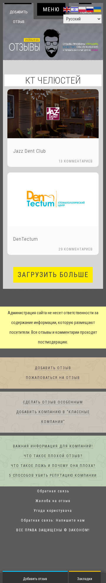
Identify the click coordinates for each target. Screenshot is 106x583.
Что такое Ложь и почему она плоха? (53, 466)
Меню (51, 9)
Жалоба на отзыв (53, 501)
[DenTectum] (53, 200)
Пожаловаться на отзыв (53, 378)
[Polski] (82, 9)
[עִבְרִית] (75, 9)
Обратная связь (53, 491)
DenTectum (25, 239)
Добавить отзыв (19, 17)
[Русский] (90, 9)
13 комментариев (76, 161)
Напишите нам (70, 521)
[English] (67, 9)
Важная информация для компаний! (53, 446)
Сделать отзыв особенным (53, 402)
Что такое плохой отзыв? (53, 456)
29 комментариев (76, 249)
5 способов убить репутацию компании (53, 476)
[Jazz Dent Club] (53, 113)
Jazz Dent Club (29, 151)
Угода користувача (53, 511)
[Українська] (98, 9)
